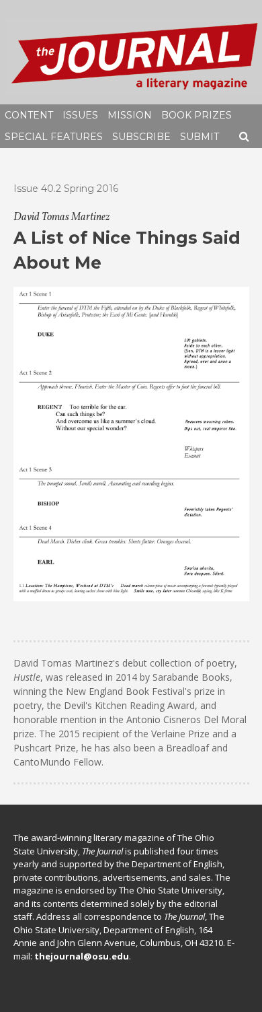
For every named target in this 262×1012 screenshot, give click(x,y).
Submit (199, 137)
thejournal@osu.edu (81, 956)
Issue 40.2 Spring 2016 (65, 188)
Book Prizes (196, 115)
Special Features (54, 137)
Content (29, 115)
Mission (129, 115)
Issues (80, 115)
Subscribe (141, 137)
